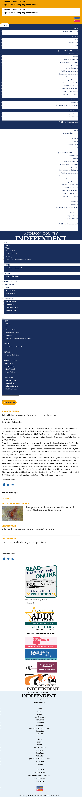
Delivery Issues (73, 42)
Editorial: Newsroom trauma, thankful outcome (28, 529)
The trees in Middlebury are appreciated (24, 542)
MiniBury (8, 257)
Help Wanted (10, 290)
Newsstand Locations (70, 31)
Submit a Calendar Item (70, 88)
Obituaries (40, 720)
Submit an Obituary (71, 85)
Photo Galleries (10, 251)
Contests (75, 56)
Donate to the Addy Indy (14, 2)
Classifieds (40, 722)
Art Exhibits (9, 304)
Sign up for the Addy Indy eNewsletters (21, 4)
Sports (39, 711)
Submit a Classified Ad (70, 83)
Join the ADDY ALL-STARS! (68, 51)
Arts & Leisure (8, 503)
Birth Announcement (71, 77)
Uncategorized (10, 411)
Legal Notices (10, 293)
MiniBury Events (11, 310)
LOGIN (4, 25)
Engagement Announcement (68, 74)
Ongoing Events (10, 301)
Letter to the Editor (12, 276)
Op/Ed (39, 714)
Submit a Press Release (70, 91)
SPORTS (7, 265)
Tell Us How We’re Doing (69, 62)
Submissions (73, 54)
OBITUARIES (9, 284)
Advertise (74, 100)
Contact (75, 37)
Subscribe (40, 731)
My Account (74, 125)
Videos (7, 248)
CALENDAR (8, 298)
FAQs (76, 39)
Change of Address (71, 80)
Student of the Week (12, 254)
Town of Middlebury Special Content (18, 260)
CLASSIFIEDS (9, 287)
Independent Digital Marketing (67, 105)
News (39, 708)
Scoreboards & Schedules (14, 268)
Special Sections (72, 117)
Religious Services (11, 307)
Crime (7, 245)
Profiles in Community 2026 (68, 122)
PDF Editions (73, 111)
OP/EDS (7, 273)
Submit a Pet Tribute (70, 94)
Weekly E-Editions (71, 114)
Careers (75, 45)
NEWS (6, 242)
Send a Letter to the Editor (68, 68)
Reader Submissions (71, 59)
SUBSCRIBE (10, 402)
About (76, 28)
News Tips (74, 65)
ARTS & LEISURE (10, 281)
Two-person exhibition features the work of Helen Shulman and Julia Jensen (50, 508)
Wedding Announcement (69, 71)
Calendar (39, 725)
